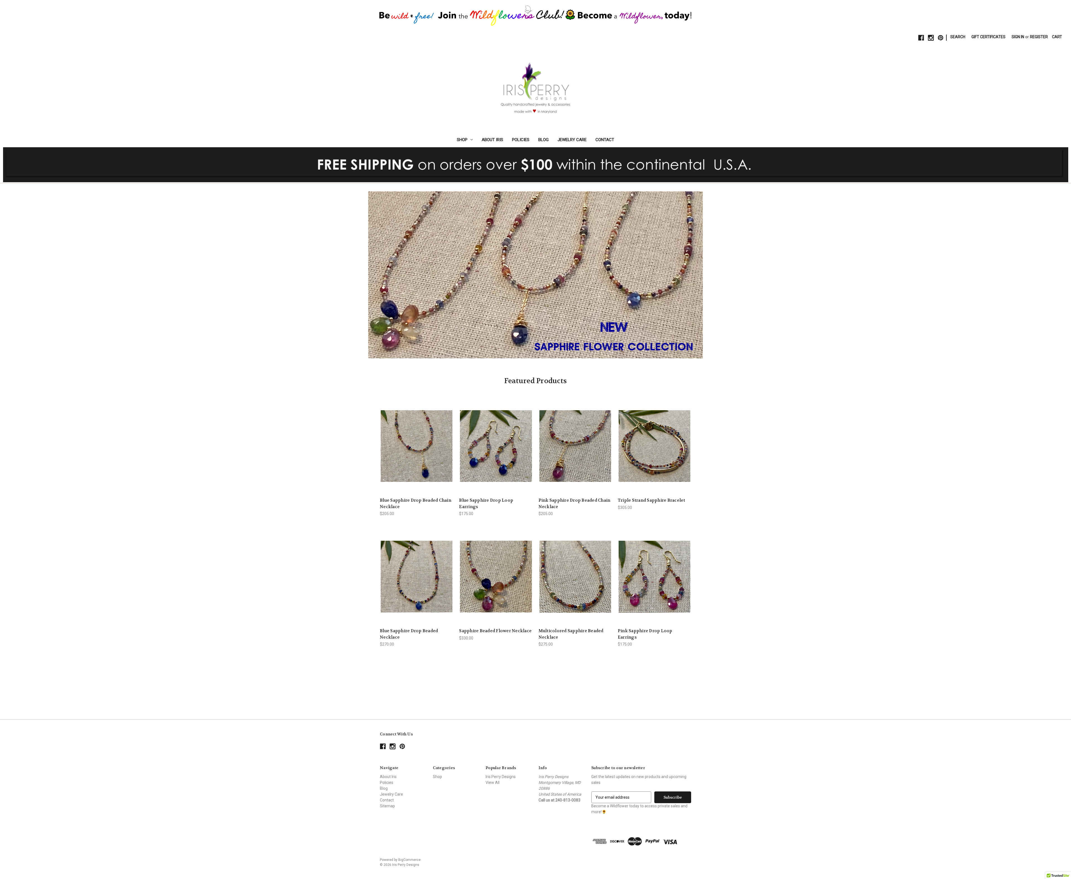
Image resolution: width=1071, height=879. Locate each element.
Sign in (1018, 37)
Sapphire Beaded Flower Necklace (495, 631)
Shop (462, 139)
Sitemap (387, 806)
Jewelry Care (572, 139)
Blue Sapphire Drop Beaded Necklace (409, 634)
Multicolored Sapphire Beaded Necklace (571, 634)
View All (493, 782)
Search (957, 37)
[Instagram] (931, 38)
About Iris (492, 139)
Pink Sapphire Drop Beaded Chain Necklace (575, 503)
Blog (543, 139)
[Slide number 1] (535, 274)
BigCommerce (409, 860)
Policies (520, 139)
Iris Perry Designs (501, 776)
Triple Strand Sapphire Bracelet (651, 500)
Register (1039, 37)
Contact (604, 139)
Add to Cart (417, 450)
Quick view (416, 441)
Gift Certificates (988, 37)
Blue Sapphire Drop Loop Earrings (486, 503)
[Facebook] (921, 38)
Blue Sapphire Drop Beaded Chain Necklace (415, 503)
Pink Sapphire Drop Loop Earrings (645, 634)
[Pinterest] (941, 38)
